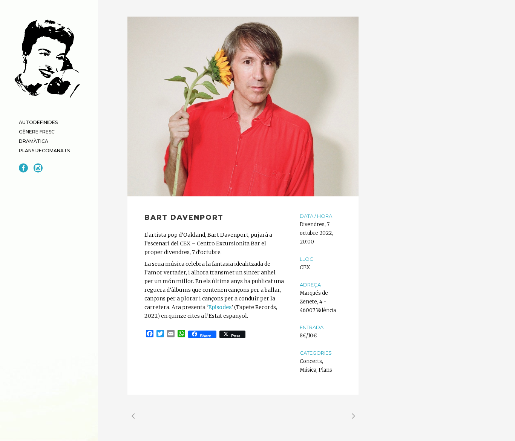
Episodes (219, 307)
